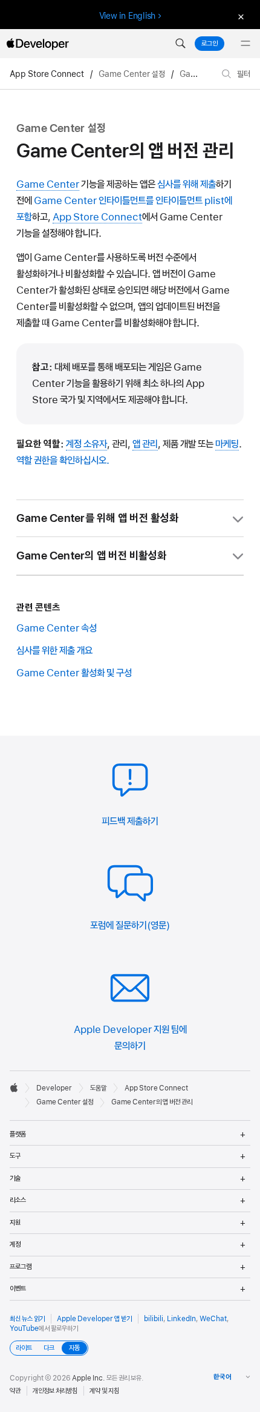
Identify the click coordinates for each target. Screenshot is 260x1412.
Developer (54, 1088)
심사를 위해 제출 (186, 184)
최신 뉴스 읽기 (27, 1319)
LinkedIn (181, 1319)
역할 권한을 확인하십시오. (62, 460)
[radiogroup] (49, 1348)
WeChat (213, 1319)
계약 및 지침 (104, 1391)
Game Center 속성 (56, 628)
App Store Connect (47, 74)
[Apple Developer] (37, 43)
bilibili (153, 1319)
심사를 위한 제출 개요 (54, 650)
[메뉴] (245, 43)
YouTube (24, 1328)
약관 (15, 1391)
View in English (127, 16)
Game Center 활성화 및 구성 (74, 673)
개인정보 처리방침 (55, 1391)
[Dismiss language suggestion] (239, 16)
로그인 (209, 43)
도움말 (98, 1088)
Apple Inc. (88, 1378)
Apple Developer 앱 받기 (94, 1319)
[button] (180, 43)
